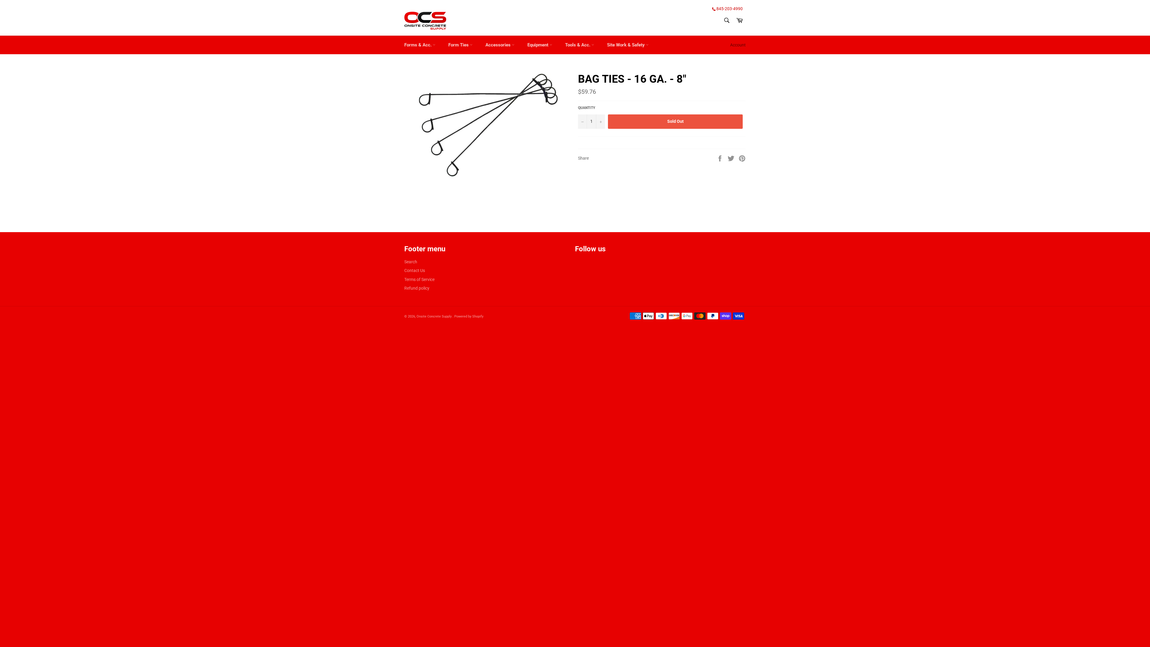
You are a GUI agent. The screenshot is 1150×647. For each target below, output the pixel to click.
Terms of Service (419, 279)
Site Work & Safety (626, 45)
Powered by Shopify (468, 316)
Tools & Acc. (578, 45)
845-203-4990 (729, 8)
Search (410, 261)
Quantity (586, 108)
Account (738, 45)
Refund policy (416, 288)
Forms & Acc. (418, 45)
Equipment (538, 45)
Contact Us (414, 270)
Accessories (498, 45)
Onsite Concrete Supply (435, 316)
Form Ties (459, 45)
